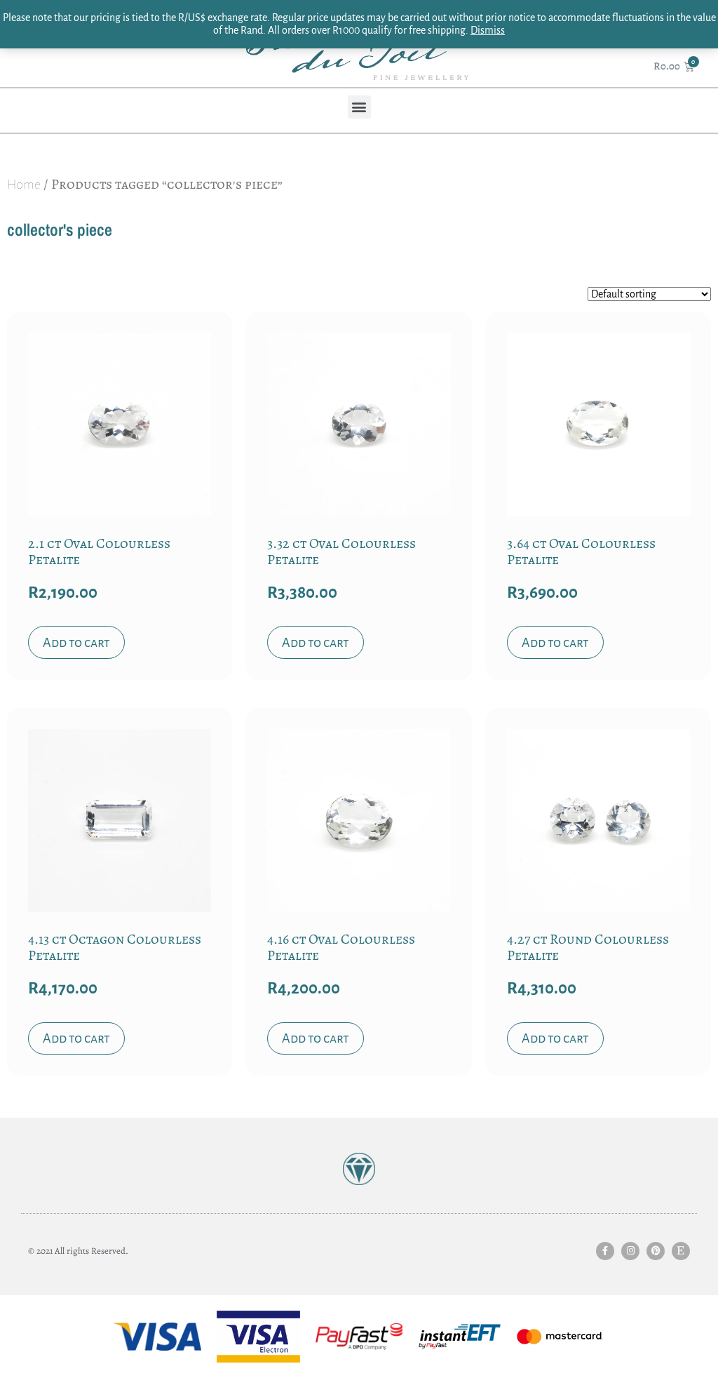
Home (24, 185)
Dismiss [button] (487, 30)
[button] (359, 107)
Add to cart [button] (76, 643)
